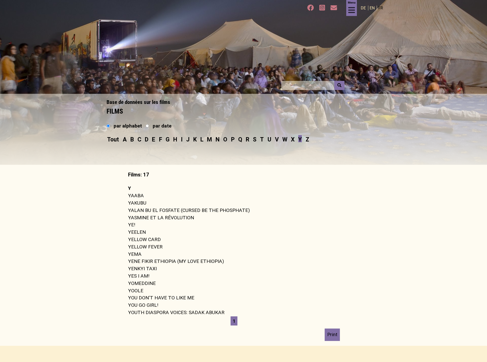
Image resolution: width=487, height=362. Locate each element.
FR (380, 8)
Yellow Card (144, 239)
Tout (113, 139)
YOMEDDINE (142, 283)
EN (373, 8)
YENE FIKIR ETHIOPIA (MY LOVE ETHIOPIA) (176, 261)
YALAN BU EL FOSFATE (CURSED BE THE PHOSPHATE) (189, 210)
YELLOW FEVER (145, 247)
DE (364, 8)
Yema (135, 254)
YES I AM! (138, 276)
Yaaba (136, 195)
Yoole (135, 290)
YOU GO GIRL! (143, 305)
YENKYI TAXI (142, 269)
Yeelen (137, 232)
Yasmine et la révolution (161, 217)
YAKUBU (137, 203)
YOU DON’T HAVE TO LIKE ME (161, 298)
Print (332, 334)
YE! (131, 225)
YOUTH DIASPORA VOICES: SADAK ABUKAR (176, 312)
